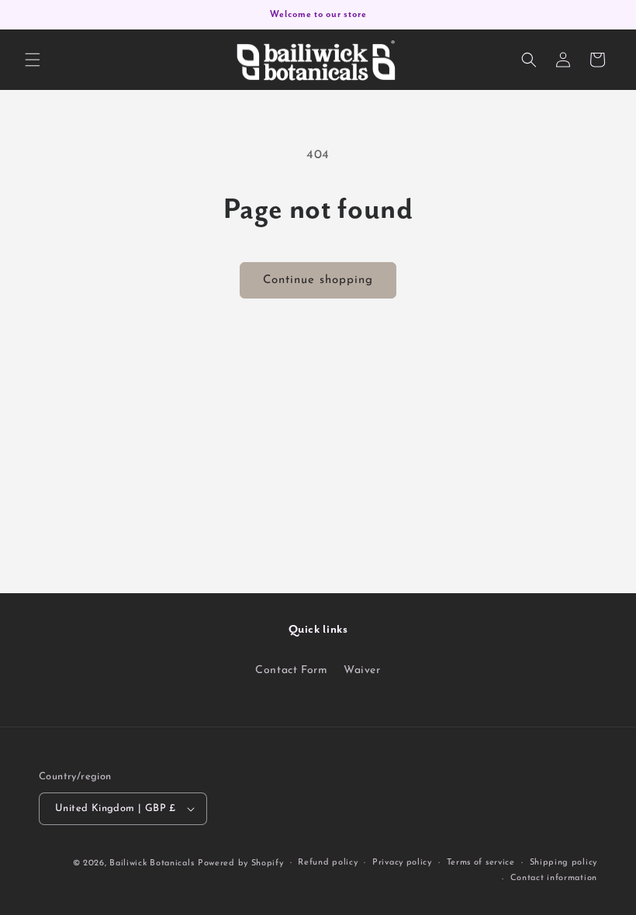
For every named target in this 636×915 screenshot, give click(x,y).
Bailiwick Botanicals (151, 863)
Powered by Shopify (241, 863)
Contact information (553, 878)
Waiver (362, 670)
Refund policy (328, 862)
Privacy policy (402, 862)
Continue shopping (318, 280)
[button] (33, 60)
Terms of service (481, 862)
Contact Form (291, 670)
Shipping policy (564, 862)
